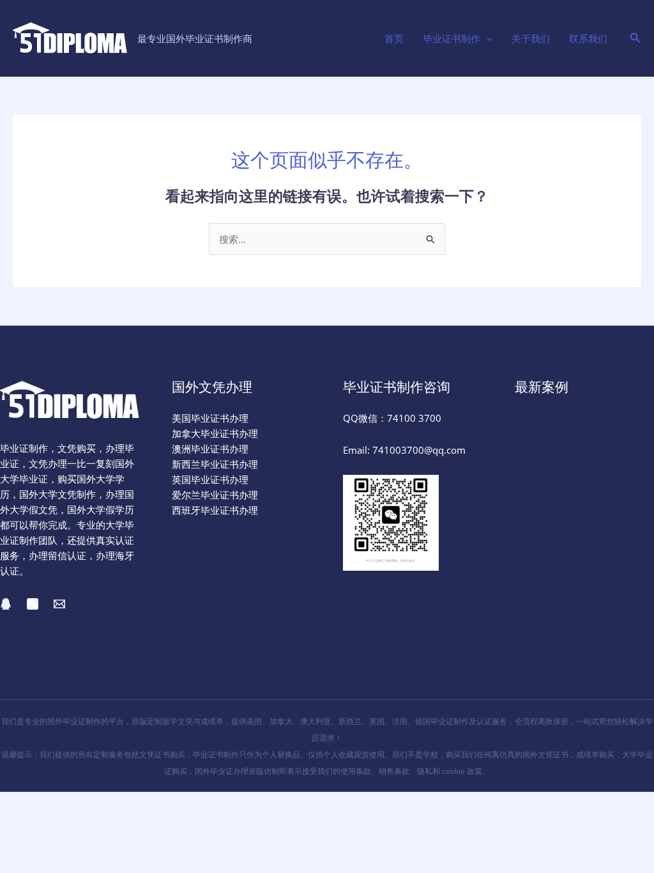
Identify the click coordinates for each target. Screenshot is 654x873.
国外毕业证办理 (221, 771)
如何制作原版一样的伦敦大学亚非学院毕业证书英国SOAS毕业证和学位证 (575, 433)
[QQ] (5, 604)
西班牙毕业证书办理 (215, 510)
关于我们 (531, 38)
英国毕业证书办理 (210, 479)
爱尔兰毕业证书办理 (215, 494)
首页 (394, 38)
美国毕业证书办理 (210, 418)
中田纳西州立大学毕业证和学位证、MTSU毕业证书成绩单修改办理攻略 (576, 579)
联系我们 (588, 38)
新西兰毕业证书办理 (215, 464)
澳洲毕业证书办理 (210, 448)
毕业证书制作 (451, 38)
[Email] (59, 604)
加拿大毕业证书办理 (215, 433)
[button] (486, 38)
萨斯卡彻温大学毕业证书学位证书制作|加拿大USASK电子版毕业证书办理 (575, 525)
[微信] (32, 604)
